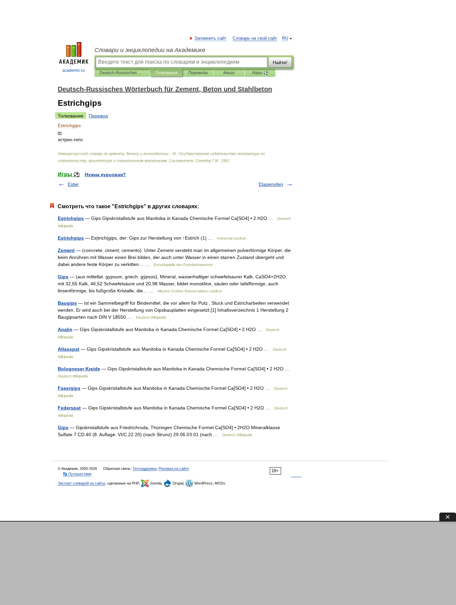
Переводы (198, 72)
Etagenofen (271, 184)
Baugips (67, 303)
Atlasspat (68, 349)
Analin (65, 329)
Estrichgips (71, 218)
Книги (229, 72)
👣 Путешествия (77, 474)
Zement (66, 250)
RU (285, 38)
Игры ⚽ (260, 72)
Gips (63, 276)
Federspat (69, 407)
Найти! (280, 62)
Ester (73, 184)
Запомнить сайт (210, 38)
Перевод (98, 115)
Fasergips (69, 388)
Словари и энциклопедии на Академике (149, 50)
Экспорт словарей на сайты (81, 483)
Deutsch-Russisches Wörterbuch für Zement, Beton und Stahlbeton (122, 72)
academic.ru (73, 70)
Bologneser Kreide (79, 368)
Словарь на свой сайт (255, 38)
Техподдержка (145, 469)
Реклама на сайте (174, 469)
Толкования (166, 72)
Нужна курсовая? (105, 174)
